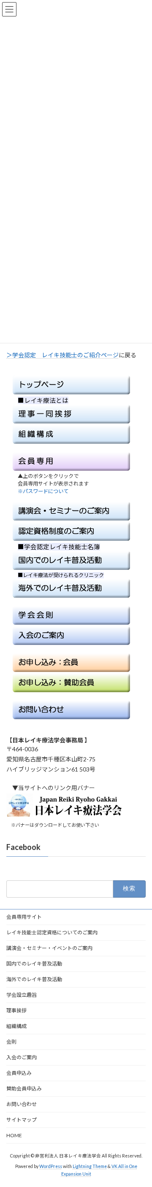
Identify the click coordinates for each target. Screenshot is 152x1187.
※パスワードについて (40, 491)
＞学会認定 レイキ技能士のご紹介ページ (62, 355)
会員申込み (19, 1073)
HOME (14, 1135)
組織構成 (16, 1026)
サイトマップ (21, 1120)
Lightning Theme (90, 1166)
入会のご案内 (21, 1057)
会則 (11, 1042)
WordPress (50, 1166)
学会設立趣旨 (21, 995)
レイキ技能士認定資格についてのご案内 (52, 932)
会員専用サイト (24, 917)
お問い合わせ (21, 1104)
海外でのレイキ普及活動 (34, 979)
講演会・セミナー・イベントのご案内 (49, 948)
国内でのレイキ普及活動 (34, 963)
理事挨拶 (16, 1010)
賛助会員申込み (24, 1088)
